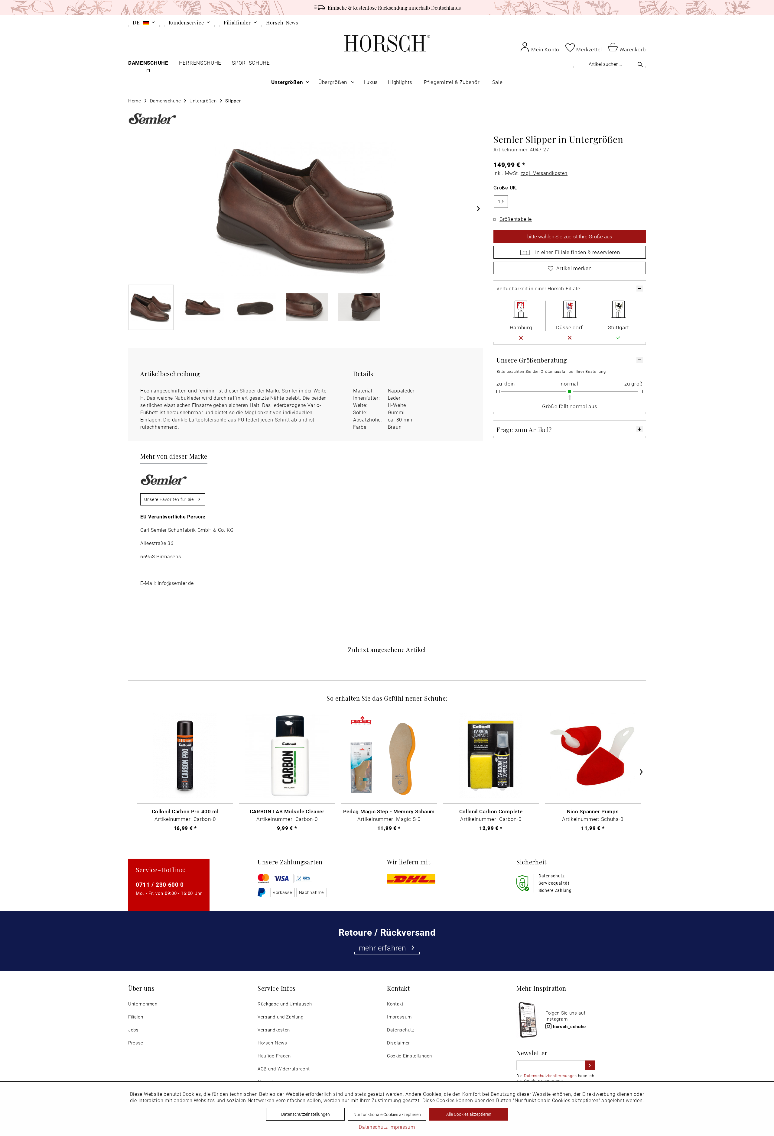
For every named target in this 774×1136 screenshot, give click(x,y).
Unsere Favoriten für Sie (169, 499)
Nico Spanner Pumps (593, 811)
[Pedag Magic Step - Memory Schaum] (389, 756)
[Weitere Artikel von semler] (152, 119)
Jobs (133, 1030)
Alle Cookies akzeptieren (468, 1114)
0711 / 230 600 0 (160, 884)
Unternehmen (143, 1004)
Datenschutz (401, 1030)
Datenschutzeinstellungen (305, 1114)
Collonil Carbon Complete (491, 811)
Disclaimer (398, 1043)
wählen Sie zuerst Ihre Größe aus (569, 236)
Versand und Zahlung (280, 1017)
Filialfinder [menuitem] (237, 23)
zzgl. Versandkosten (544, 173)
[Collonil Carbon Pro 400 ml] (185, 756)
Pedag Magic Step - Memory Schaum (389, 811)
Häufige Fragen (274, 1056)
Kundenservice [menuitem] (186, 23)
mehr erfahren (382, 947)
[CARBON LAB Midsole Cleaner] (287, 756)
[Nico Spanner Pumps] (592, 756)
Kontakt (395, 1004)
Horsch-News (282, 22)
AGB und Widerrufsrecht (284, 1069)
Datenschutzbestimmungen (550, 1075)
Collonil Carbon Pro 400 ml (185, 811)
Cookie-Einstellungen (409, 1056)
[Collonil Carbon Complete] (490, 756)
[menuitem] (144, 23)
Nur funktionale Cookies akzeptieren (387, 1114)
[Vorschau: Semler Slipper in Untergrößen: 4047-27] (151, 307)
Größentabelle (515, 219)
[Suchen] (640, 64)
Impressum (399, 1017)
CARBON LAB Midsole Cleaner (287, 811)
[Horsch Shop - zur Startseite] (387, 43)
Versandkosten (274, 1030)
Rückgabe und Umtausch (285, 1004)
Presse (135, 1043)
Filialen (135, 1017)
